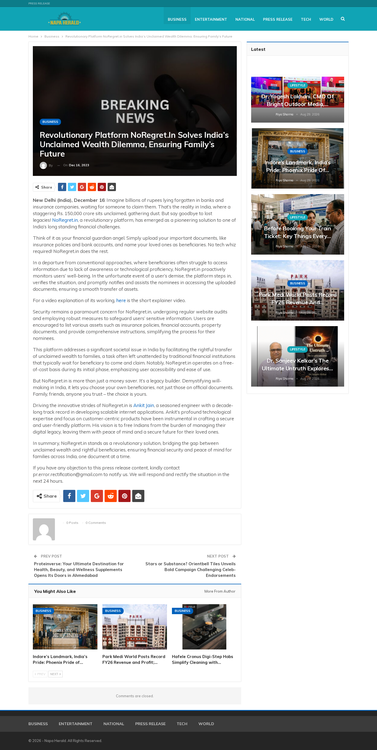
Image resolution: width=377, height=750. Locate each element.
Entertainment (211, 19)
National (245, 19)
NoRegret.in (65, 220)
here (121, 300)
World (326, 19)
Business (177, 19)
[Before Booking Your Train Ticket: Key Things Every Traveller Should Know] (298, 224)
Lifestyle (297, 85)
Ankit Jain (143, 405)
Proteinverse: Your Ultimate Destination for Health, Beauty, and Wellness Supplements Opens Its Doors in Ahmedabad (79, 569)
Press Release (39, 3)
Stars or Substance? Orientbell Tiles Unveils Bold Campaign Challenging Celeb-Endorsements (190, 569)
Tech (306, 19)
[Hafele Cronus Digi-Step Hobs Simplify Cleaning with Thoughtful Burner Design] (204, 626)
